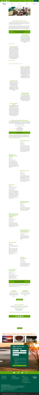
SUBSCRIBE (19, 365)
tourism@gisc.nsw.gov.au (27, 382)
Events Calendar (12, 137)
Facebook (19, 137)
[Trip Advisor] (8, 1)
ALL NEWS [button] (19, 328)
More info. (14, 226)
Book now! (28, 77)
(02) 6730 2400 (25, 377)
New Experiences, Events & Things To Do (20, 358)
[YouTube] (6, 1)
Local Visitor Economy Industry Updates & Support (20, 360)
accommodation (25, 37)
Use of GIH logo (4, 378)
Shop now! (13, 296)
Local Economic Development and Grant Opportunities (20, 363)
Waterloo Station (12, 43)
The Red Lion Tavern (20, 63)
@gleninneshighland (20, 309)
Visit (12, 3)
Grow (27, 3)
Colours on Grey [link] (23, 210)
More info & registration (14, 278)
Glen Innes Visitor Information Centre (24, 121)
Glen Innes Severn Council (15, 377)
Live (19, 3)
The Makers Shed (26, 147)
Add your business (4, 377)
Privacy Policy (24, 354)
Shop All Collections (19, 299)
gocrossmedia (18, 393)
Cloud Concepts (26, 393)
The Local (26, 178)
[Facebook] (2, 1)
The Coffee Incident (12, 60)
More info (27, 266)
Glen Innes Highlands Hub (15, 378)
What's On (34, 3)
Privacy (2, 390)
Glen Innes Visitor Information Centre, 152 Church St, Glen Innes (25, 380)
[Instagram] (4, 1)
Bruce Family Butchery (13, 63)
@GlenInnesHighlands (21, 308)
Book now (27, 151)
